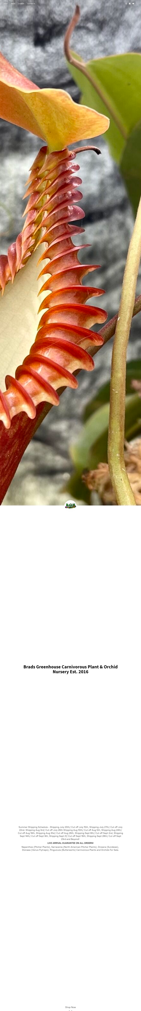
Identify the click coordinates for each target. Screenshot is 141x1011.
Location (21, 3)
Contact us (31, 3)
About (13, 3)
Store (6, 3)
